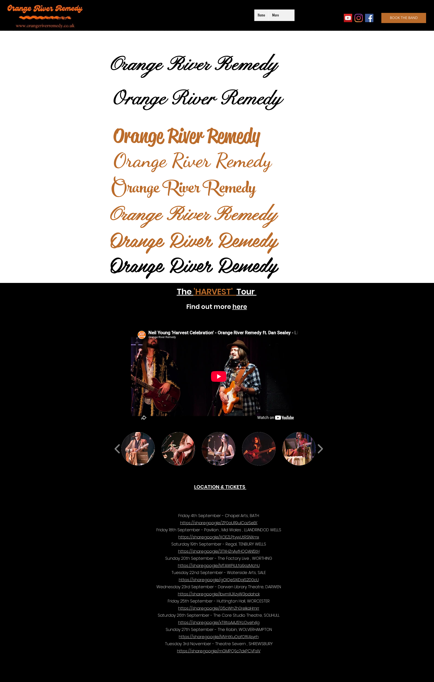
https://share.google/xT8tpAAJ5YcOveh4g (218, 622)
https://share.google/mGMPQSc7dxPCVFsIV (218, 651)
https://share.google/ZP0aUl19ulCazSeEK (218, 523)
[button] (138, 449)
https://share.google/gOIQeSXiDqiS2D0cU (219, 580)
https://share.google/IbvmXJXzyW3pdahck (219, 594)
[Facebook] (369, 18)
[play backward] (117, 449)
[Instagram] (358, 18)
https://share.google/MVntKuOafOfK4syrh (219, 637)
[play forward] (320, 449)
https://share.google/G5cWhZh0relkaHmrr (218, 608)
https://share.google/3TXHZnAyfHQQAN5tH (218, 551)
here (239, 306)
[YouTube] (348, 18)
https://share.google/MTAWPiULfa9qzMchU (219, 565)
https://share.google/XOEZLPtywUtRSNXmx (218, 537)
